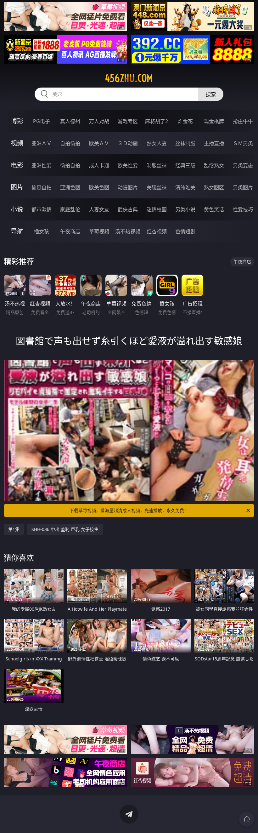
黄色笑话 (214, 209)
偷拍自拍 (70, 165)
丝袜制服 (185, 143)
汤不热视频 (127, 231)
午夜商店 (70, 231)
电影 (17, 165)
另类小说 (185, 209)
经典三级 (185, 165)
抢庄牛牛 (243, 121)
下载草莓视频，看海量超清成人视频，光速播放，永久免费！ (129, 510)
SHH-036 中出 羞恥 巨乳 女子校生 (64, 529)
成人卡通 (99, 165)
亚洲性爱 (41, 165)
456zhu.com (129, 78)
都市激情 (41, 209)
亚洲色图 (70, 187)
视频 (17, 143)
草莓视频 (99, 231)
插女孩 (41, 231)
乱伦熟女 (214, 165)
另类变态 (243, 165)
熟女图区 (214, 187)
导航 (17, 231)
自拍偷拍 (70, 143)
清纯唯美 (185, 187)
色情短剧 (185, 231)
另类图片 (243, 187)
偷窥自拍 (41, 187)
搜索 (211, 94)
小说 (17, 209)
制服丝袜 (157, 165)
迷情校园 (157, 209)
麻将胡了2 (156, 121)
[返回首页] (246, 819)
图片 (17, 187)
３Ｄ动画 (128, 143)
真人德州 (70, 121)
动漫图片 (128, 187)
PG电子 (41, 121)
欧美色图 (99, 187)
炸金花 (185, 121)
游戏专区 (128, 121)
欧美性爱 (128, 165)
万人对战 (99, 121)
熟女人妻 (157, 143)
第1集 (14, 529)
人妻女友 (99, 209)
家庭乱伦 (70, 209)
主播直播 (214, 143)
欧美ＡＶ (99, 143)
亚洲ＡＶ (41, 143)
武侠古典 (128, 209)
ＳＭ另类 (243, 143)
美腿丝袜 (157, 187)
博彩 (17, 121)
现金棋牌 (214, 121)
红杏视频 (157, 231)
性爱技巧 (243, 209)
